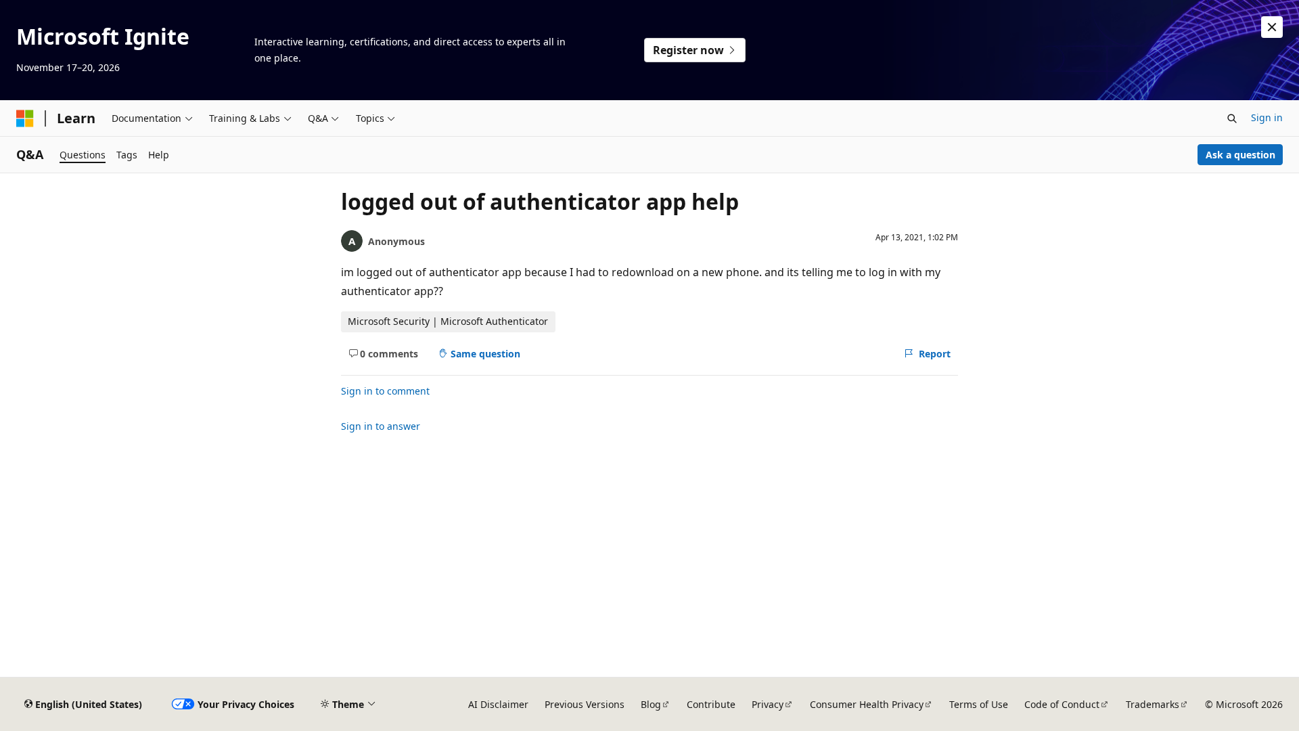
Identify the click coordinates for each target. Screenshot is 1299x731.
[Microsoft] (25, 118)
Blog (651, 704)
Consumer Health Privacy (867, 704)
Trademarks (1152, 704)
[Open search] (1232, 118)
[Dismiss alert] (1272, 27)
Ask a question (1240, 154)
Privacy (767, 704)
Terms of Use (978, 704)
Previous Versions (584, 704)
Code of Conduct (1061, 704)
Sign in (1267, 117)
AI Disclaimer (498, 704)
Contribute (711, 704)
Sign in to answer (380, 426)
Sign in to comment (385, 390)
